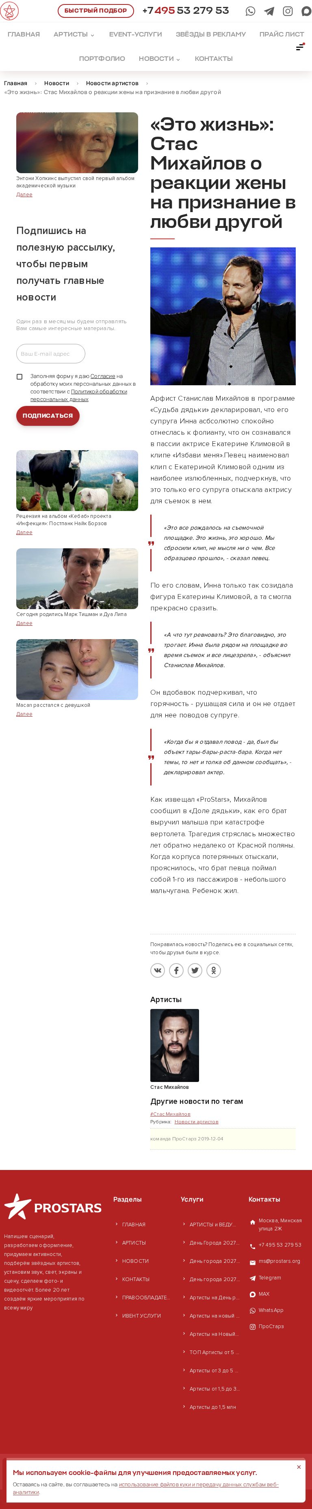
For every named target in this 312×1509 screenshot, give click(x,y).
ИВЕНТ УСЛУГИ (141, 1316)
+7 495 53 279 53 (280, 1245)
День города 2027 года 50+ (215, 1279)
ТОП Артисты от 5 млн (215, 1352)
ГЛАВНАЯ (133, 1224)
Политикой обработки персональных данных (78, 395)
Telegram (270, 1278)
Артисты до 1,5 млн (213, 1407)
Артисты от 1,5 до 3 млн (215, 1389)
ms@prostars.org (280, 1261)
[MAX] (306, 11)
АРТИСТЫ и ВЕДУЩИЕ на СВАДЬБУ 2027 (215, 1224)
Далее (24, 194)
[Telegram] (269, 11)
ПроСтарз (271, 1326)
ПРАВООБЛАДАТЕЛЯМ (147, 1297)
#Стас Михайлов (170, 1114)
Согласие (103, 376)
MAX (264, 1294)
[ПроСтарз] (287, 11)
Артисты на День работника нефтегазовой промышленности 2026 (215, 1297)
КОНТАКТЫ (136, 1279)
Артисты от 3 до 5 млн (215, 1370)
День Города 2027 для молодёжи (215, 1243)
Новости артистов (197, 1122)
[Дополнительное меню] (300, 46)
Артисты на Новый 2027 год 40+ (215, 1334)
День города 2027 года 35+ (215, 1261)
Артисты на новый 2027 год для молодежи (215, 1316)
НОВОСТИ (135, 1261)
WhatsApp (271, 1310)
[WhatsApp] (250, 11)
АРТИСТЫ (134, 1243)
